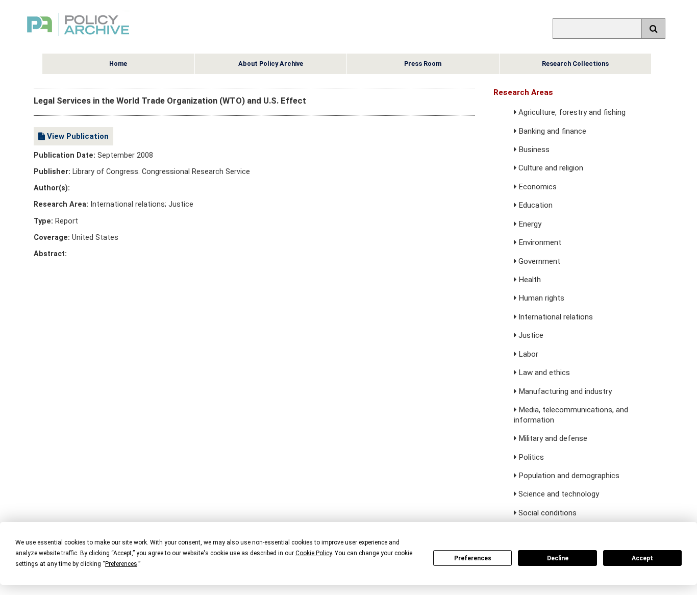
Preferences (472, 558)
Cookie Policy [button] (313, 553)
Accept (642, 558)
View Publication (77, 136)
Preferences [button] (121, 563)
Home (118, 63)
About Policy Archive (270, 63)
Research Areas (523, 92)
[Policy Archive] (78, 37)
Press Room (422, 63)
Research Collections (575, 63)
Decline (557, 558)
